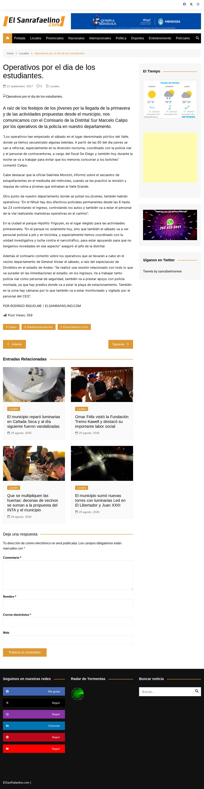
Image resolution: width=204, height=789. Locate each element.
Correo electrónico (17, 614)
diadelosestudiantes (40, 327)
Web (6, 632)
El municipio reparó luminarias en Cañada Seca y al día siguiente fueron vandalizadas (33, 422)
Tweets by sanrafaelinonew (162, 271)
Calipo (13, 327)
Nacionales (76, 38)
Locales (35, 38)
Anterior (17, 344)
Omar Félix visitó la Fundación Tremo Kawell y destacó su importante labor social (101, 422)
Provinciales (55, 38)
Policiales (183, 38)
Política (121, 38)
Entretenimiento (160, 38)
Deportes (137, 38)
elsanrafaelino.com (75, 327)
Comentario (12, 557)
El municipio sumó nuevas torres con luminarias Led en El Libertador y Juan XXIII (100, 500)
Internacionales (100, 38)
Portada (19, 38)
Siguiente (118, 344)
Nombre (9, 596)
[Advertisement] (170, 158)
